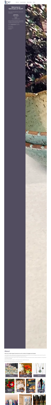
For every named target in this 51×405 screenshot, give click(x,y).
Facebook (21, 361)
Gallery (34, 2)
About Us (17, 2)
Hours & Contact (23, 2)
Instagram (17, 361)
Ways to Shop (29, 2)
